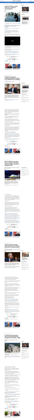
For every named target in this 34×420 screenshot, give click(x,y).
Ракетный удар (13, 61)
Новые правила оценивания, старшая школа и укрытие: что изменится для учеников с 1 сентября (25, 258)
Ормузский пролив (16, 3)
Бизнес (15, 2)
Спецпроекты (27, 2)
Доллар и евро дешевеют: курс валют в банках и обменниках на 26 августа (25, 99)
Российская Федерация (7, 229)
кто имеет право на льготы (14, 139)
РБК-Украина (10, 28)
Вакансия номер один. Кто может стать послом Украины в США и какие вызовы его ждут (25, 23)
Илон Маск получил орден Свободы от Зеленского (25, 12)
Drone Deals (13, 3)
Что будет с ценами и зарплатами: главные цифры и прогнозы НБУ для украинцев (25, 98)
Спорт (20, 2)
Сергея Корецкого (11, 100)
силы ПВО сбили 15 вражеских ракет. (13, 52)
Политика (12, 2)
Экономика (10, 75)
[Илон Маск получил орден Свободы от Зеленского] (25, 9)
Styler (24, 2)
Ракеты (7, 61)
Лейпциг (10, 229)
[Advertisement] (12, 105)
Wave (21, 2)
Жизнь (18, 2)
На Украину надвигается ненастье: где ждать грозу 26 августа (25, 101)
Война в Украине (20, 3)
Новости (6, 2)
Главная (5, 75)
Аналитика (9, 2)
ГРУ (12, 229)
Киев (5, 61)
